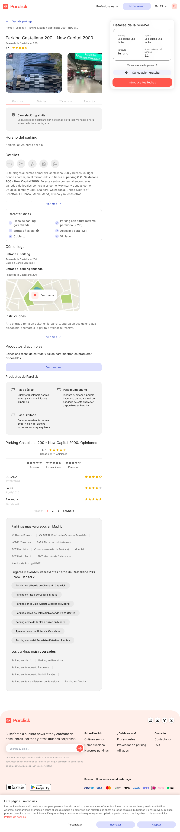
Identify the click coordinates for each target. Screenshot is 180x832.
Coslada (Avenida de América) (52, 549)
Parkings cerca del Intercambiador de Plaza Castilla (45, 612)
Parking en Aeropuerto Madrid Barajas (33, 674)
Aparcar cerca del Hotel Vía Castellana (38, 631)
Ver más (51, 204)
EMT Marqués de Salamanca (54, 556)
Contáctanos (163, 739)
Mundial (79, 549)
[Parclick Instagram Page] (150, 720)
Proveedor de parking (131, 745)
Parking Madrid (36, 27)
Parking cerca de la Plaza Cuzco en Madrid (41, 621)
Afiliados (123, 750)
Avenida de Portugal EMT (25, 563)
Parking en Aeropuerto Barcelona (30, 667)
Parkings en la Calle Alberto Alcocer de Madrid (43, 603)
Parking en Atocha (75, 681)
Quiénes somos (94, 739)
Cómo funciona (94, 745)
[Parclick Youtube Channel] (171, 720)
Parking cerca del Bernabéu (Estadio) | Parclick (43, 640)
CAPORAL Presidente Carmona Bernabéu (63, 535)
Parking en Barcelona (50, 660)
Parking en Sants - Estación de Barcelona (35, 681)
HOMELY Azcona (21, 542)
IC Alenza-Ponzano (22, 535)
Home (9, 27)
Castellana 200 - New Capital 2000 (63, 27)
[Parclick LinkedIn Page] (157, 720)
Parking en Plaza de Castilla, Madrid (36, 594)
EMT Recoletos (20, 549)
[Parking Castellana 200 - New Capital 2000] (34, 73)
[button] (37, 230)
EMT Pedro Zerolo (22, 556)
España (20, 27)
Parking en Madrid (22, 660)
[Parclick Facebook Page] (164, 720)
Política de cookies (15, 816)
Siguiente (68, 510)
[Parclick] (15, 6)
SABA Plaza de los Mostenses (54, 542)
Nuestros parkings (96, 750)
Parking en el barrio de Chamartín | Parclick (41, 585)
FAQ (157, 745)
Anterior (38, 510)
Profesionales (126, 739)
